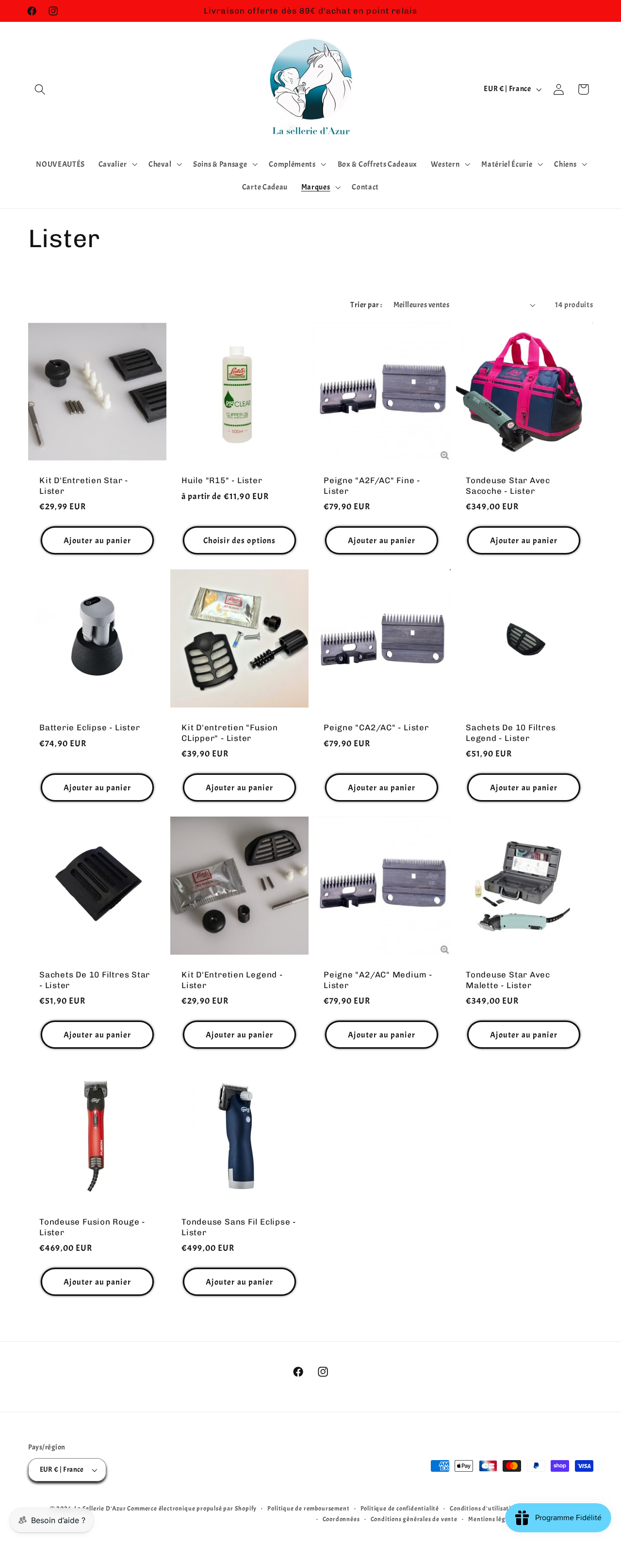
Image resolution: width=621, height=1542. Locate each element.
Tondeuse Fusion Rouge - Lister (92, 1227)
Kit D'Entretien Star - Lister (83, 486)
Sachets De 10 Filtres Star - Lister (94, 980)
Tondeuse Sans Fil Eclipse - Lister (238, 1227)
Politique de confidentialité (400, 1508)
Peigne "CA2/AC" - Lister (376, 728)
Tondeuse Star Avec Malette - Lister (508, 980)
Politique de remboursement (308, 1508)
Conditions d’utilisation (484, 1508)
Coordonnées (341, 1519)
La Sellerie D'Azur (100, 1508)
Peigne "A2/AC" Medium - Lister (378, 980)
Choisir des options (239, 540)
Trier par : (366, 305)
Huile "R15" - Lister (221, 481)
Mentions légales (492, 1519)
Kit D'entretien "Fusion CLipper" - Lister (229, 733)
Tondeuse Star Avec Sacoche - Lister (508, 486)
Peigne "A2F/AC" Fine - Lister (372, 486)
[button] (40, 89)
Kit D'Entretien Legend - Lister (232, 980)
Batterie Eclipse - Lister (89, 728)
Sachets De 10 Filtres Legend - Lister (511, 733)
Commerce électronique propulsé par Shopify (192, 1508)
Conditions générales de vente (414, 1519)
